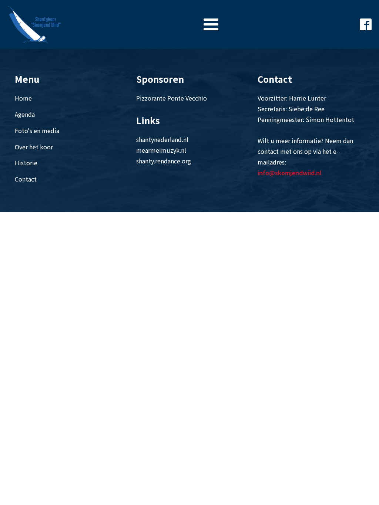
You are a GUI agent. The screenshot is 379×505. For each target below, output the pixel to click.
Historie (26, 162)
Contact (26, 178)
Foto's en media (37, 130)
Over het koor (34, 146)
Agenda (25, 114)
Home (23, 98)
